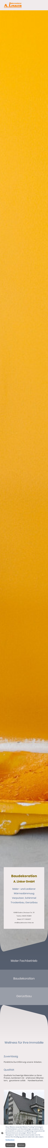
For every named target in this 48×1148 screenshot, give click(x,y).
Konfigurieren (10, 1140)
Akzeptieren (10, 1145)
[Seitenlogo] (13, 5)
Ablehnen (21, 1145)
